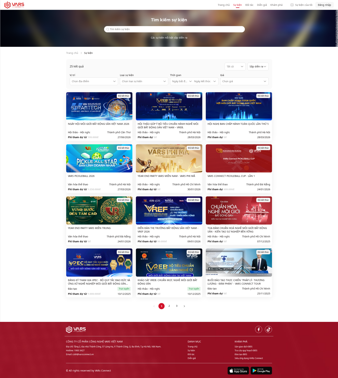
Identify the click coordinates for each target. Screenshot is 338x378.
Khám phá (276, 5)
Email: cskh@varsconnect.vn (80, 354)
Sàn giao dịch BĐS (243, 346)
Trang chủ (224, 5)
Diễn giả (262, 5)
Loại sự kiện (127, 75)
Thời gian (175, 75)
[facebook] (258, 329)
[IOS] (237, 370)
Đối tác (249, 5)
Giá (222, 75)
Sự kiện (237, 5)
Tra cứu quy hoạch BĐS (246, 350)
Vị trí (72, 75)
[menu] (253, 5)
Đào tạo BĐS (241, 354)
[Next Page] (184, 306)
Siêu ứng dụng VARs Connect (249, 358)
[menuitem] (223, 5)
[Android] (260, 370)
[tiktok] (268, 329)
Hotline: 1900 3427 (75, 350)
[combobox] (235, 66)
